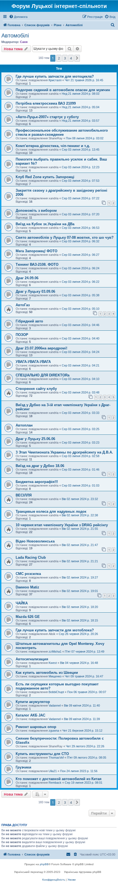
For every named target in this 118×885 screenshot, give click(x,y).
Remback (55, 782)
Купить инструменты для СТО (42, 754)
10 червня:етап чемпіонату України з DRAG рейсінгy (62, 525)
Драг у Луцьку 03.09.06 (35, 291)
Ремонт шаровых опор (36, 727)
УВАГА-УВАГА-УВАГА (33, 362)
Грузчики (23, 767)
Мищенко (55, 676)
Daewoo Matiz (27, 587)
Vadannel (55, 705)
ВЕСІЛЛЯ (24, 495)
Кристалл (55, 80)
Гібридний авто (29, 321)
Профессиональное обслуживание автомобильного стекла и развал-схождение (62, 132)
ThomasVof (56, 757)
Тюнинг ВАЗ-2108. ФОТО (37, 264)
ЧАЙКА (22, 603)
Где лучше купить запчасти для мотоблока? (55, 630)
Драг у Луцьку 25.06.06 (35, 439)
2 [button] (59, 58)
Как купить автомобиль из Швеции (47, 672)
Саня (23, 42)
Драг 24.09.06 (27, 278)
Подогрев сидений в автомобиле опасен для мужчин (63, 90)
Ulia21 (53, 771)
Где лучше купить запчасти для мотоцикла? (55, 76)
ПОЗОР (22, 335)
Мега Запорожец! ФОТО (36, 251)
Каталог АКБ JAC (30, 715)
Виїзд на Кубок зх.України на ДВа (45, 224)
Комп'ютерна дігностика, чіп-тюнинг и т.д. (53, 146)
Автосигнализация (32, 659)
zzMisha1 (55, 651)
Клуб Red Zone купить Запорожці (45, 177)
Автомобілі (15, 35)
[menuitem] (18, 16)
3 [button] (65, 58)
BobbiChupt (56, 692)
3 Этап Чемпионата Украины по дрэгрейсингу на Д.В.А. (64, 452)
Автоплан (24, 425)
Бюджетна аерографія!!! (37, 482)
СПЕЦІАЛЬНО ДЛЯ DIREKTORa (42, 375)
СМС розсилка (28, 574)
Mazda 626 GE (28, 617)
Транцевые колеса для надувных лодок (51, 511)
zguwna (54, 730)
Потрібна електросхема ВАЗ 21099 (46, 103)
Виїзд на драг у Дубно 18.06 (40, 466)
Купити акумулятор (33, 702)
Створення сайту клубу (36, 389)
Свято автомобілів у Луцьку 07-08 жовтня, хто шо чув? (65, 237)
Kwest (53, 662)
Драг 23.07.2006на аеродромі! (41, 348)
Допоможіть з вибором (36, 210)
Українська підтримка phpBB (82, 871)
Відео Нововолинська (35, 541)
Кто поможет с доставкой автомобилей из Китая (59, 779)
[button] (77, 58)
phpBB (44, 864)
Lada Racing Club (31, 557)
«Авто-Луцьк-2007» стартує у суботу (47, 117)
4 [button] (71, 58)
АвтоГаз (23, 305)
